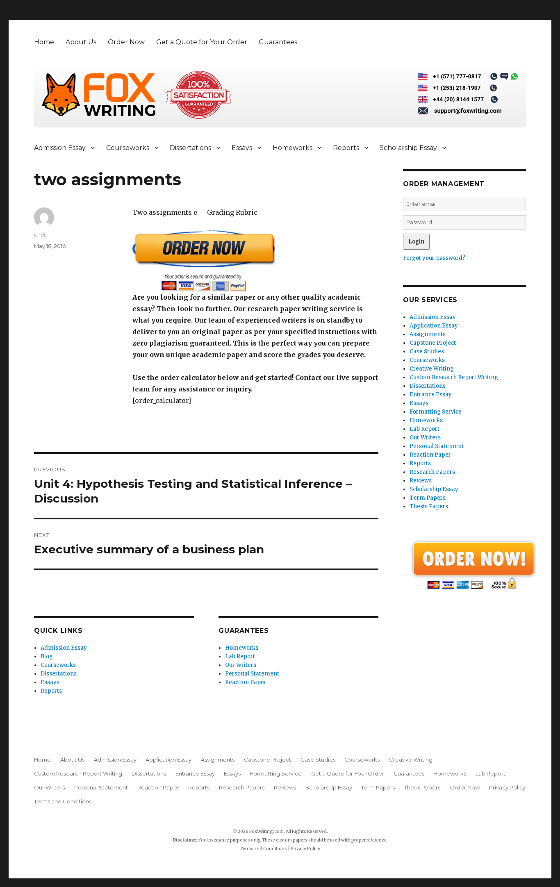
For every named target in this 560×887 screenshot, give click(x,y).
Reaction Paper (245, 682)
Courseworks (127, 148)
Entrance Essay (431, 394)
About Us (81, 42)
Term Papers (428, 497)
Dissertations (190, 148)
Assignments (428, 334)
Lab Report (240, 656)
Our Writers (240, 665)
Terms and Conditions (62, 801)
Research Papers (432, 472)
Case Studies (427, 351)
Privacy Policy (507, 787)
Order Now (126, 42)
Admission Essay (60, 148)
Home (44, 42)
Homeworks (292, 148)
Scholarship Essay (408, 148)
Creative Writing (432, 368)
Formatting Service (436, 411)
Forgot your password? (434, 258)
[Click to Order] (255, 260)
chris (40, 234)
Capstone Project (433, 342)
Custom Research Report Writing (454, 377)
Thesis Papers (429, 506)
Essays (242, 148)
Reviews (421, 480)
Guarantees (278, 42)
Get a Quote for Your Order (201, 42)
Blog (47, 656)
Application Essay (434, 325)
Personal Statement (252, 673)
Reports (346, 148)
